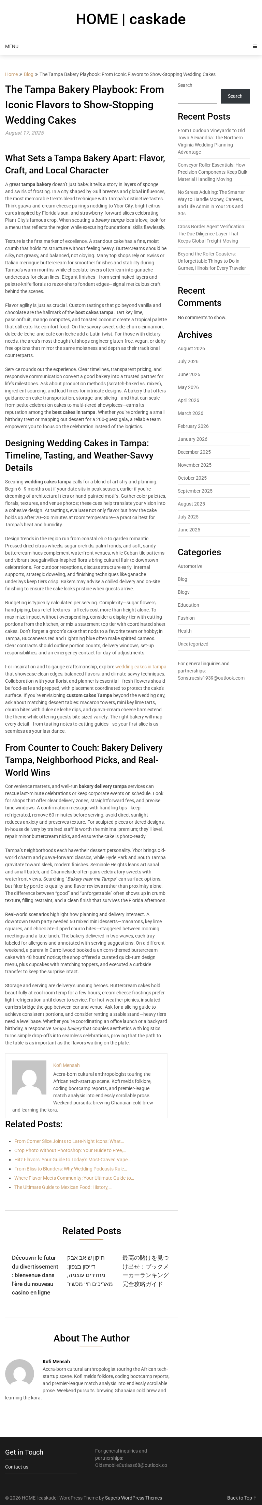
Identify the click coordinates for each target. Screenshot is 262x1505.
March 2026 (190, 413)
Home (11, 74)
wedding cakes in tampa (140, 666)
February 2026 (193, 426)
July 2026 (188, 361)
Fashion (186, 618)
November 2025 (195, 465)
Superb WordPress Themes (133, 1498)
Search (185, 85)
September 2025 (195, 491)
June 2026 (189, 374)
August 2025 (191, 504)
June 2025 (189, 529)
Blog (28, 74)
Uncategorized (193, 644)
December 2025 (194, 452)
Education (188, 605)
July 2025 (188, 516)
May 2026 (188, 387)
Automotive (190, 566)
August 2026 (191, 348)
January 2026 (192, 439)
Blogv (184, 592)
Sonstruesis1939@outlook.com (211, 678)
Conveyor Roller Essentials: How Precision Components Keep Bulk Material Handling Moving (212, 172)
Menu (11, 46)
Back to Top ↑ (242, 1498)
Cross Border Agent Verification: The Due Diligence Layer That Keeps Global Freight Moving (211, 234)
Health (185, 631)
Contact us (16, 1467)
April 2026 (188, 400)
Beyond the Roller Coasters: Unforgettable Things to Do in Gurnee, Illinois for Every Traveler (212, 261)
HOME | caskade (131, 19)
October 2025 (192, 478)
